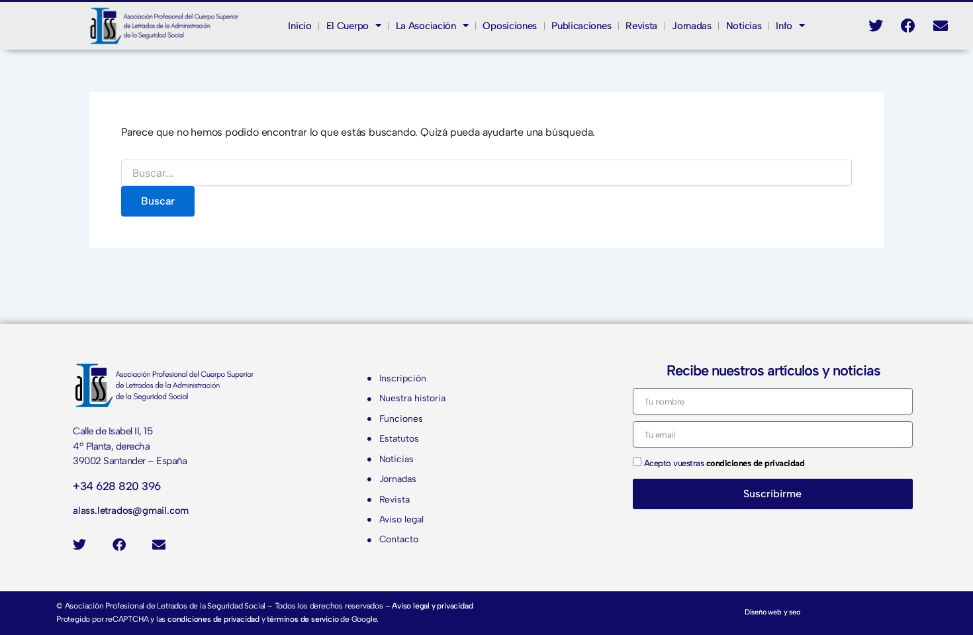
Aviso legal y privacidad (432, 606)
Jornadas (692, 26)
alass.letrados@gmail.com (131, 510)
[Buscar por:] (486, 173)
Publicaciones (581, 26)
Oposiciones (510, 26)
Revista (641, 26)
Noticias (744, 26)
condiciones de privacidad (213, 619)
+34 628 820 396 (117, 486)
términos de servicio (302, 619)
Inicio (299, 26)
